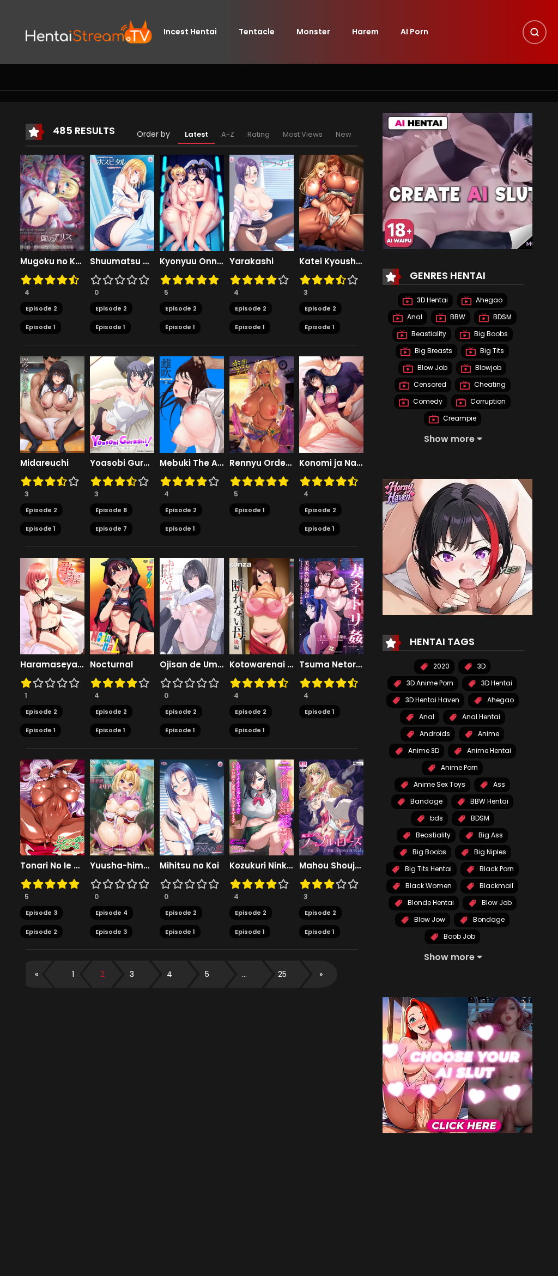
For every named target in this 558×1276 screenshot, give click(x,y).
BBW (456, 316)
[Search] (535, 32)
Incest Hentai (190, 31)
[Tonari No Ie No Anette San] (52, 806)
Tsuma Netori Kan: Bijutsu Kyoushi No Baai (331, 665)
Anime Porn (458, 767)
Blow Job (431, 367)
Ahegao (488, 300)
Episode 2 (41, 308)
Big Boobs (490, 333)
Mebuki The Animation (192, 463)
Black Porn (496, 868)
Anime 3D (423, 750)
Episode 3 (41, 912)
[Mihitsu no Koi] (192, 806)
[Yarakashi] (261, 202)
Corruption (487, 401)
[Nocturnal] (122, 605)
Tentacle (257, 31)
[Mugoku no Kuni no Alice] (52, 202)
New (343, 134)
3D (481, 666)
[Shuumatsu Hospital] (122, 202)
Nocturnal (111, 665)
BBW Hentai (488, 801)
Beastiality (428, 333)
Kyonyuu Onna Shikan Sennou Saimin (192, 261)
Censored (429, 384)
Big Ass (490, 835)
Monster (313, 31)
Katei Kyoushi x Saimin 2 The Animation (331, 261)
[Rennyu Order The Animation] (261, 403)
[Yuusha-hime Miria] (122, 806)
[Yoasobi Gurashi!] (122, 403)
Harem (365, 31)
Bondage (488, 919)
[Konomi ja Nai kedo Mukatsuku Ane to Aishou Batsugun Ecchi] (331, 403)
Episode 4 (111, 912)
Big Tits (491, 350)
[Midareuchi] (52, 403)
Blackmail (495, 885)
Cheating (489, 384)
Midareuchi (44, 463)
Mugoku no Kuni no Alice (52, 261)
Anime (487, 733)
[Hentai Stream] (89, 31)
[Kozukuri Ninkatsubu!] (261, 806)
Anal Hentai (480, 716)
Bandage (425, 801)
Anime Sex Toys (438, 784)
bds (435, 818)
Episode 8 (111, 510)
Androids (434, 733)
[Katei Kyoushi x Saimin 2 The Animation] (331, 202)
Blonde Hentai (430, 902)
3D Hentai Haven (431, 699)
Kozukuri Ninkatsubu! (261, 866)
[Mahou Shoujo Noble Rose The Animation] (331, 806)
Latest (196, 134)
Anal (413, 316)
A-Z (227, 134)
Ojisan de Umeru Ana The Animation (192, 665)
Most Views (303, 134)
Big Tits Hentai (427, 868)
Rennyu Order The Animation (261, 463)
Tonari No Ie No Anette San (52, 866)
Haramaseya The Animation (52, 665)
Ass (498, 784)
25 (282, 974)
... (244, 974)
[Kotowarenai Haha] (261, 605)
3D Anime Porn (429, 683)
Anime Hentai (488, 750)
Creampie (458, 418)
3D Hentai (431, 300)
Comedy (426, 401)
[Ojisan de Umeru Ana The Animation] (192, 605)
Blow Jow (429, 919)
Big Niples (489, 851)
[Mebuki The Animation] (192, 403)
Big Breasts (432, 350)
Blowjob (487, 367)
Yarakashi (251, 261)
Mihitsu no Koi (189, 866)
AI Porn (414, 31)
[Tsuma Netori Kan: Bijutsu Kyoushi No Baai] (331, 605)
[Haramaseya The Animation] (52, 605)
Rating (258, 134)
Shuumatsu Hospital (122, 261)
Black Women (428, 885)
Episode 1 (41, 327)
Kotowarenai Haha (261, 665)
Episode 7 (111, 528)
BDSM (502, 316)
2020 (441, 666)
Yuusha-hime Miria (122, 866)
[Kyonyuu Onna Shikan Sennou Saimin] (192, 202)
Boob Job (458, 936)
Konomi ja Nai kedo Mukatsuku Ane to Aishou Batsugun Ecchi (331, 463)
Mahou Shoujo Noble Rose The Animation (331, 866)
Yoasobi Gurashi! (122, 463)
